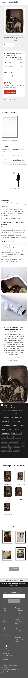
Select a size (14, 62)
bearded (17, 429)
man (9, 453)
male (3, 453)
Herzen (4, 449)
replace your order (15, 259)
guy (23, 445)
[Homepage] (14, 2)
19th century (5, 417)
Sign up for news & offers (14, 592)
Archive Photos (6, 425)
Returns (5, 621)
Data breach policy (8, 655)
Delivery (3, 251)
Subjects (17, 633)
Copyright (5, 657)
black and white (16, 433)
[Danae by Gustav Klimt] (7, 555)
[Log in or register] (23, 2)
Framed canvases (19, 617)
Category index (19, 639)
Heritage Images (18, 410)
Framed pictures (19, 613)
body (3, 437)
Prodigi (9, 667)
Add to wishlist (8, 100)
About (4, 613)
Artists (16, 635)
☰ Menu (3, 2)
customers (23, 237)
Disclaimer (5, 659)
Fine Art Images (6, 445)
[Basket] (26, 2)
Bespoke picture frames (14, 669)
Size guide (21, 62)
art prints (19, 59)
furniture (16, 445)
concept (18, 437)
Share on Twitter (20, 100)
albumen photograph (17, 417)
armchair (15, 425)
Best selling (18, 631)
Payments (5, 617)
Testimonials (6, 615)
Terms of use (6, 653)
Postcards (17, 619)
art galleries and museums (16, 232)
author (23, 425)
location (17, 449)
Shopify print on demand (7, 673)
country (4, 441)
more (16, 453)
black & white (5, 433)
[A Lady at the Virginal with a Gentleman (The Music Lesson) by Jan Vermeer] (21, 553)
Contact (5, 610)
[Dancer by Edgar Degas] (21, 537)
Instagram (17, 641)
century (10, 437)
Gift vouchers (6, 631)
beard (10, 429)
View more (14, 569)
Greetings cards (19, 621)
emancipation (13, 441)
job (10, 449)
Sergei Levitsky (14, 40)
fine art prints (16, 218)
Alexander (4, 421)
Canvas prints (18, 615)
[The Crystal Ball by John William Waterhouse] (7, 537)
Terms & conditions (8, 649)
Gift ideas (5, 633)
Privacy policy (6, 651)
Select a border (8, 72)
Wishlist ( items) (7, 635)
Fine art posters (19, 610)
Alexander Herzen (15, 421)
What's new (18, 623)
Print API (3, 667)
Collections (18, 637)
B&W (3, 429)
